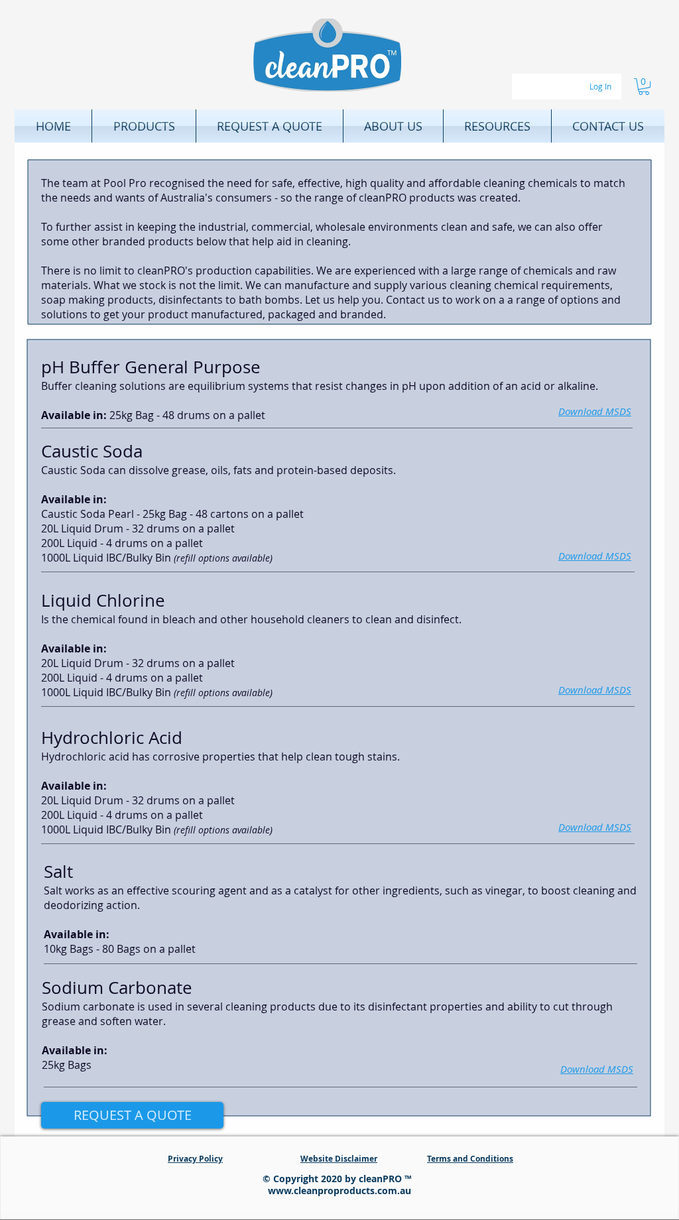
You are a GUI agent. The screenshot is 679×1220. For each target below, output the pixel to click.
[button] (644, 86)
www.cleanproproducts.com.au (339, 1190)
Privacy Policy (195, 1158)
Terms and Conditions (470, 1158)
